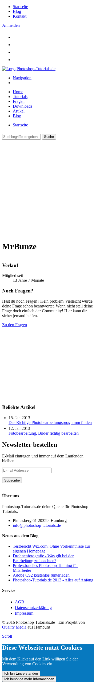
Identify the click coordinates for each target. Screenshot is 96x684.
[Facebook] (16, 44)
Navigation (22, 78)
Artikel (19, 111)
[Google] (16, 52)
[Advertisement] (48, 188)
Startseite (20, 6)
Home (18, 91)
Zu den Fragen (14, 324)
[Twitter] (16, 37)
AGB (19, 602)
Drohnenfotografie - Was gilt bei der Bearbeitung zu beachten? (43, 558)
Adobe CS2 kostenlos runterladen (41, 575)
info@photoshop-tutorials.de (37, 525)
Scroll (7, 636)
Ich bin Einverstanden (21, 673)
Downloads (22, 106)
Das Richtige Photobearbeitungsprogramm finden (50, 422)
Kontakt (19, 16)
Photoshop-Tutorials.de (36, 68)
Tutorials (20, 96)
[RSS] (16, 59)
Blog (17, 11)
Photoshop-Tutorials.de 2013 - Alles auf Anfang (53, 580)
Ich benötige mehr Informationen (29, 679)
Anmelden (11, 25)
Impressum (24, 613)
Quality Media (14, 627)
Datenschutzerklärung (20, 485)
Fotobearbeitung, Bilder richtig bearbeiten (44, 433)
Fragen (19, 101)
